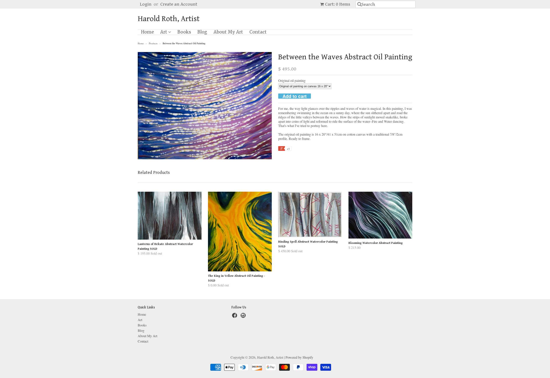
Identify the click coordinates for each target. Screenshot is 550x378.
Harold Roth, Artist (169, 19)
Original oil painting (292, 80)
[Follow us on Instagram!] (244, 316)
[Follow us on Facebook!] (235, 316)
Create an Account (178, 4)
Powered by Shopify (299, 357)
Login (145, 4)
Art (164, 32)
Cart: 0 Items (337, 4)
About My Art (228, 32)
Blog (202, 32)
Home (147, 32)
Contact (258, 32)
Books (184, 32)
